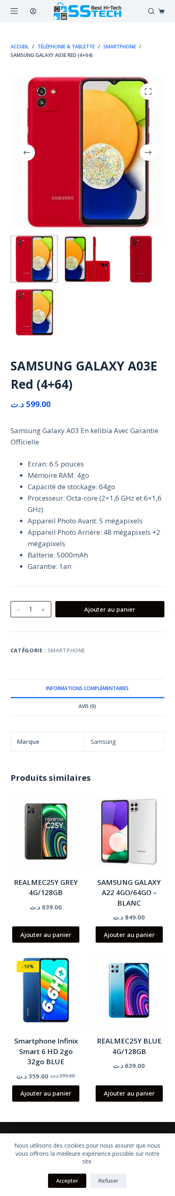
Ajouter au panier (109, 609)
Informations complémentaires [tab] (87, 688)
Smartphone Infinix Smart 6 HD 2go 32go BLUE (46, 1051)
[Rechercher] (151, 11)
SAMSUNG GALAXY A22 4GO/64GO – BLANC (129, 893)
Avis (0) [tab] (87, 706)
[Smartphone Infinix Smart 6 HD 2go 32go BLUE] (46, 990)
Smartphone (67, 650)
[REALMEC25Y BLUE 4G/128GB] (129, 990)
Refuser (108, 1180)
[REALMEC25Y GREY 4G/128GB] (46, 831)
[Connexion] (33, 11)
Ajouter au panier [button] (45, 934)
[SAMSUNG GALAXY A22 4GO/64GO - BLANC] (129, 831)
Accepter (67, 1180)
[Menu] (14, 11)
